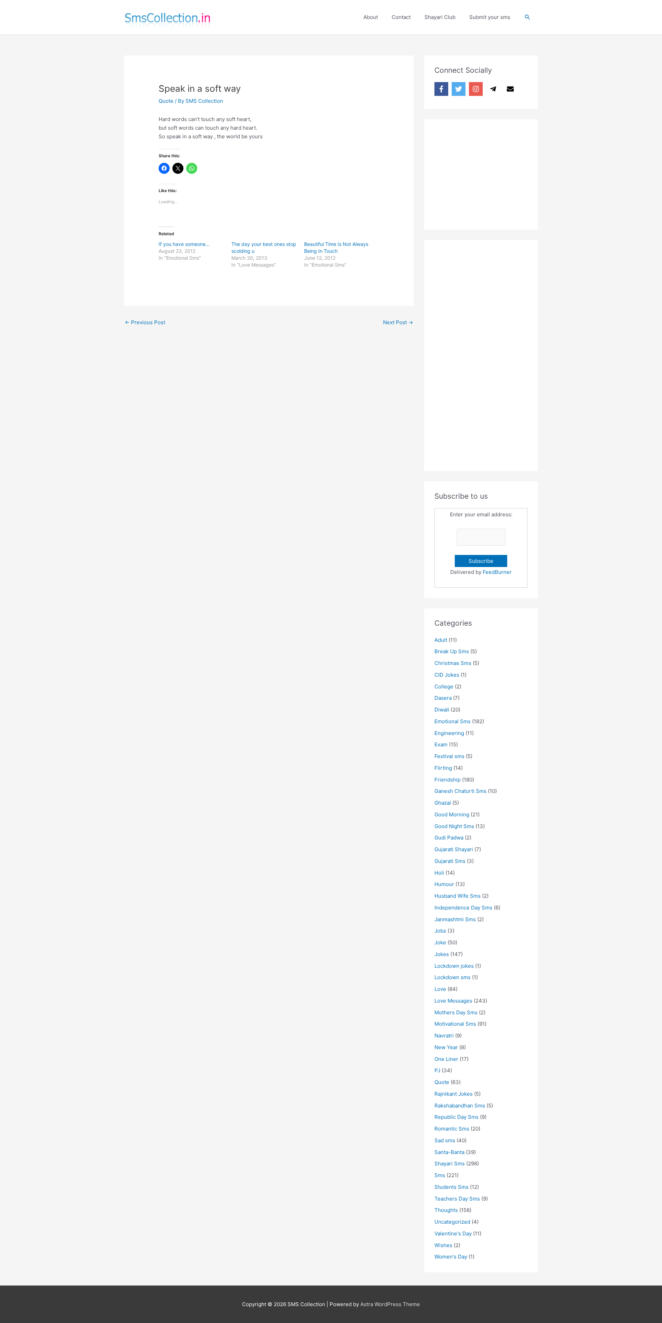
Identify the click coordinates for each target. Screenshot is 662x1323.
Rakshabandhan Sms (459, 1105)
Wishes (443, 1245)
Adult (440, 640)
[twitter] (460, 89)
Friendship (447, 779)
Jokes (441, 954)
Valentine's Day (453, 1233)
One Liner (446, 1059)
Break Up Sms (451, 651)
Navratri (444, 1035)
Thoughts (446, 1210)
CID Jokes (446, 675)
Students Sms (451, 1187)
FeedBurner (497, 572)
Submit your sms (489, 17)
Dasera (443, 698)
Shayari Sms (449, 1163)
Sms (439, 1175)
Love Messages (453, 1000)
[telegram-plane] (494, 89)
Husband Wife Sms (457, 896)
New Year (446, 1047)
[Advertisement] (486, 173)
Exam (441, 744)
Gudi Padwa (448, 837)
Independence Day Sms (463, 907)
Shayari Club (439, 17)
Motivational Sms (455, 1024)
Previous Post (145, 322)
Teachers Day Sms (457, 1198)
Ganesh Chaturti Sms (460, 791)
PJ (437, 1070)
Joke (440, 942)
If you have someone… (184, 244)
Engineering (449, 733)
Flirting (443, 768)
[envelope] (511, 89)
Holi (439, 872)
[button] (527, 17)
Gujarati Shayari (453, 849)
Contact (401, 17)
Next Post (398, 322)
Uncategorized (452, 1221)
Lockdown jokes (454, 966)
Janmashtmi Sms (455, 919)
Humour (444, 884)
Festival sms (449, 756)
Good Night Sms (454, 826)
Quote (166, 101)
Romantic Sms (451, 1128)
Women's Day (450, 1256)
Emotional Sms (452, 721)
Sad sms (444, 1140)
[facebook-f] (442, 89)
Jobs (440, 930)
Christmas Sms (452, 663)
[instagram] (477, 89)
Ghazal (442, 802)
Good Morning (451, 814)
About (370, 17)
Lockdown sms (452, 977)
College (443, 686)
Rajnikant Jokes (453, 1094)
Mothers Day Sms (456, 1012)
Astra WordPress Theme (390, 1304)
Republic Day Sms (456, 1117)
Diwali (441, 709)
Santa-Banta (449, 1152)
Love (440, 989)
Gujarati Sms (449, 861)
